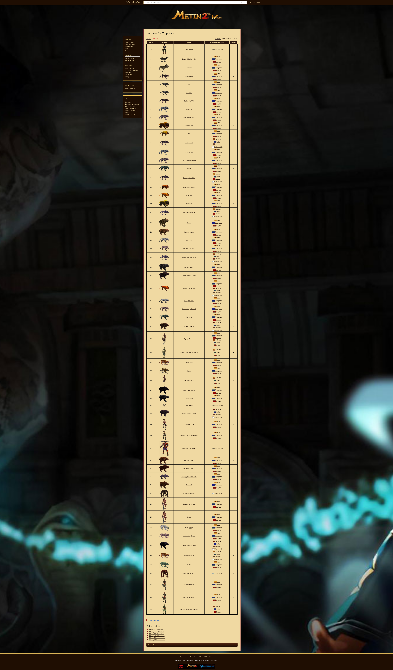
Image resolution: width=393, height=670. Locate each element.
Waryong (218, 139)
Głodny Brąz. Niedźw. (189, 468)
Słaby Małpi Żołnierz (189, 493)
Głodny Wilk (189, 76)
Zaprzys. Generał (189, 584)
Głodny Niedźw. (189, 232)
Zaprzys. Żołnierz (189, 339)
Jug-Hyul (189, 203)
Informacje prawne (211, 660)
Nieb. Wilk (189, 109)
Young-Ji (189, 485)
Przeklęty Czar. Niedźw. (189, 545)
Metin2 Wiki (133, 2)
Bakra (218, 342)
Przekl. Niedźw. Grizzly (189, 413)
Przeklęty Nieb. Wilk (189, 213)
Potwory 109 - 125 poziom (157, 640)
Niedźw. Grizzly (189, 267)
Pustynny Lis (189, 405)
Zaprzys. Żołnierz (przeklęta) (189, 352)
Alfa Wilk (189, 93)
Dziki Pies (189, 68)
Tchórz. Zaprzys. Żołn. (189, 380)
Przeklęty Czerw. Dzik (189, 288)
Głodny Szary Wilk (189, 248)
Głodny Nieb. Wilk (189, 117)
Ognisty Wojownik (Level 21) (189, 448)
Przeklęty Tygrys (189, 555)
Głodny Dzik (189, 125)
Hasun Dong (218, 493)
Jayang (218, 345)
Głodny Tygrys (189, 362)
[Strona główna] (196, 16)
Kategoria (151, 645)
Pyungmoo (218, 59)
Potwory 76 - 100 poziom (156, 636)
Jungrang (218, 144)
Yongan (218, 62)
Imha (218, 142)
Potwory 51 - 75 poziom (156, 634)
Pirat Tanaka (189, 49)
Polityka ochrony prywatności (184, 660)
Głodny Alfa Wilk (189, 101)
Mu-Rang (189, 317)
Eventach (220, 49)
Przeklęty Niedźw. (189, 326)
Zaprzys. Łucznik (189, 424)
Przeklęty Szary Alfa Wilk (188, 477)
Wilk (189, 85)
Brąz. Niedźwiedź (189, 460)
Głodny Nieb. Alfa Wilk (189, 160)
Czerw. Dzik (189, 195)
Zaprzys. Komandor (189, 597)
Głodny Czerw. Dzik (189, 187)
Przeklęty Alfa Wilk (189, 178)
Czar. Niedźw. (189, 398)
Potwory (158, 645)
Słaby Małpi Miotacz (189, 573)
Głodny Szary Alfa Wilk (189, 309)
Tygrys (189, 371)
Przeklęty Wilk (189, 143)
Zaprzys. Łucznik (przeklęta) (189, 435)
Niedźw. (189, 223)
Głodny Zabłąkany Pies (189, 59)
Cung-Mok (189, 168)
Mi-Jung (189, 517)
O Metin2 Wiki (199, 660)
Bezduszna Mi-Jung (189, 504)
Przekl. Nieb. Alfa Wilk (189, 258)
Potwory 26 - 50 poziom (156, 632)
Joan (218, 56)
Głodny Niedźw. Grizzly (189, 276)
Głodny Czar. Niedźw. (189, 390)
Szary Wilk (189, 240)
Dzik (189, 134)
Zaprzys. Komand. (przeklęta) (189, 609)
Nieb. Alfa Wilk (189, 152)
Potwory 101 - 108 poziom (157, 638)
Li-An (189, 565)
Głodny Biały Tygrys (189, 536)
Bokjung (218, 340)
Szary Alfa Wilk (189, 301)
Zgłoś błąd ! (153, 620)
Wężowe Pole (218, 147)
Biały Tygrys (189, 528)
